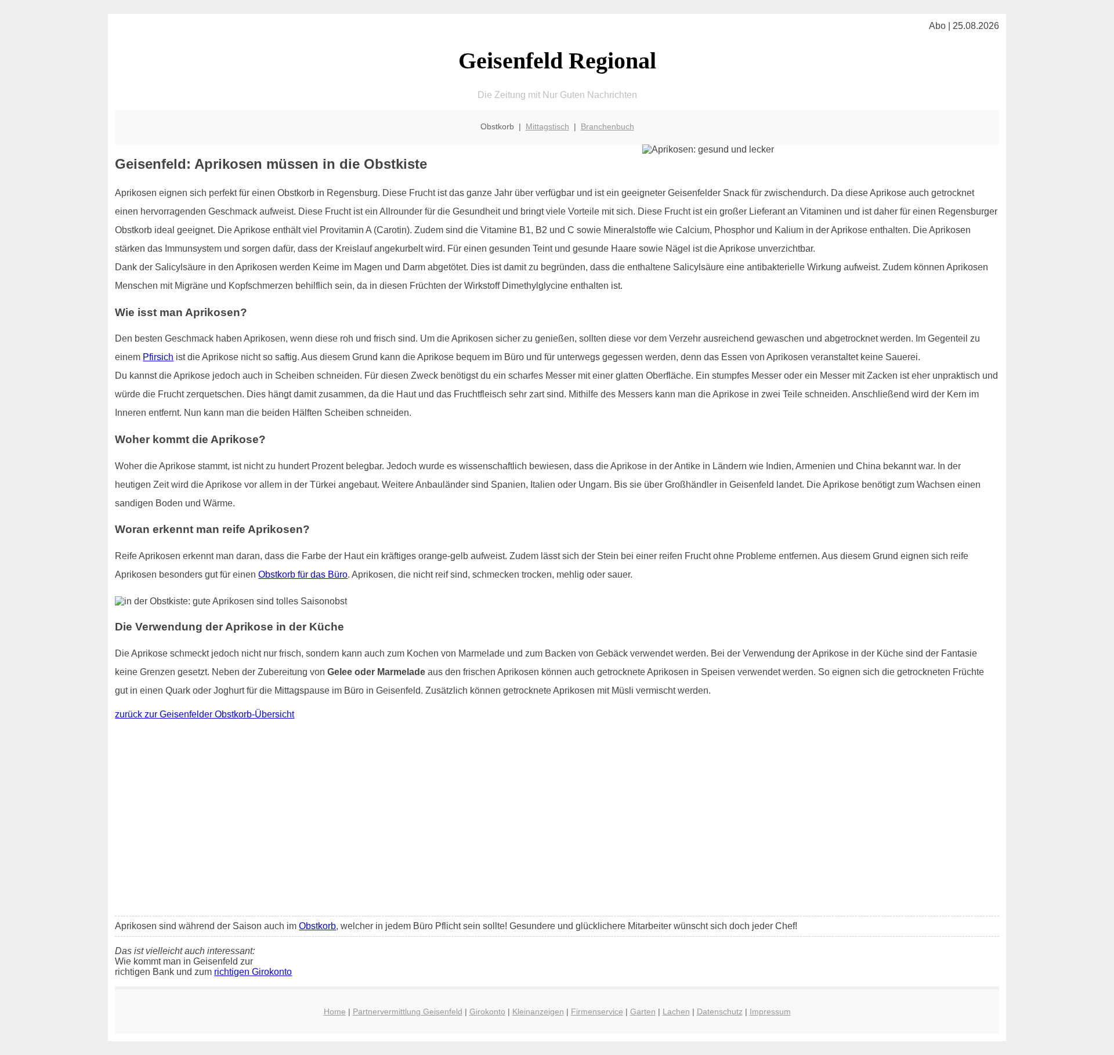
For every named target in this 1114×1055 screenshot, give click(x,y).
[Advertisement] (557, 820)
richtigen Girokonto (253, 972)
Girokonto (487, 1011)
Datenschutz (720, 1011)
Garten (643, 1011)
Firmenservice (597, 1011)
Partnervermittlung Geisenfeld (407, 1011)
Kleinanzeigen (538, 1011)
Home (335, 1011)
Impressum (770, 1011)
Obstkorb (317, 926)
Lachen (676, 1011)
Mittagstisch (547, 126)
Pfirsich (158, 357)
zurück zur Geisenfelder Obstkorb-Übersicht (204, 714)
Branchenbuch (607, 126)
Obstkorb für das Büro (303, 574)
